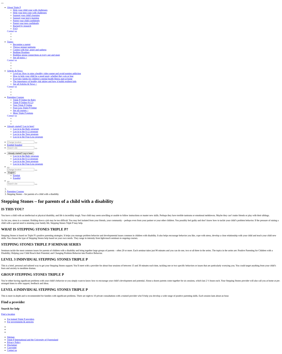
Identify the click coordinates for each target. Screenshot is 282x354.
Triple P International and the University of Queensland (32, 339)
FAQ (15, 28)
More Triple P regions (23, 113)
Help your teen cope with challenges (30, 12)
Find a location (8, 314)
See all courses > (20, 110)
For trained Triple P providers (20, 319)
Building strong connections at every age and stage (36, 55)
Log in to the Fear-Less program (28, 137)
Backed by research (22, 26)
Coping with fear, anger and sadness (29, 49)
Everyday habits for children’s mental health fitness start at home (42, 78)
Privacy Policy (14, 342)
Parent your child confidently (26, 20)
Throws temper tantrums (24, 47)
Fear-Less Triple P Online (25, 108)
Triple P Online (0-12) (23, 102)
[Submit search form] (36, 184)
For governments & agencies (20, 322)
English (10, 145)
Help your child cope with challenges (30, 10)
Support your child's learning (26, 15)
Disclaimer (12, 345)
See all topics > (20, 57)
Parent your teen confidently (26, 23)
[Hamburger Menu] (2, 3)
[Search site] (8, 181)
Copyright (11, 347)
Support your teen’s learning (26, 18)
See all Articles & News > (25, 84)
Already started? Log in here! (20, 153)
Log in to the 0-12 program (25, 131)
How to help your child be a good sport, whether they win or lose (43, 76)
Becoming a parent (21, 44)
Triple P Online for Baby (24, 100)
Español (18, 145)
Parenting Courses (15, 191)
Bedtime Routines (21, 52)
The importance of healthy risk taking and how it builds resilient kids (44, 81)
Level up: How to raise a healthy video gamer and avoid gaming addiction (47, 73)
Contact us (12, 350)
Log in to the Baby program (26, 129)
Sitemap (11, 337)
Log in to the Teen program (25, 134)
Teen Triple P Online (22, 105)
